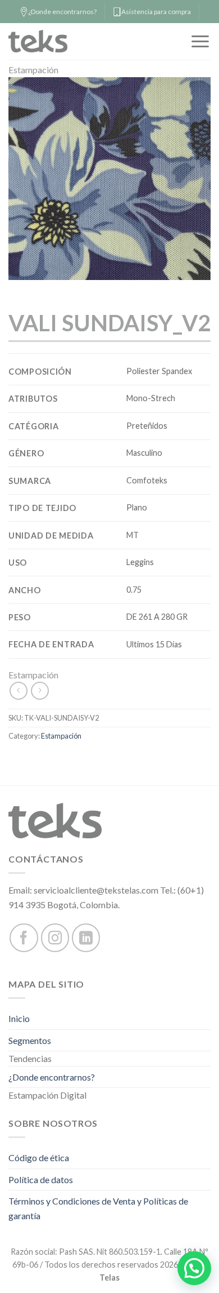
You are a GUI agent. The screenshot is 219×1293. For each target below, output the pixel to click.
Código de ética (38, 1157)
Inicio (19, 1018)
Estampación (33, 69)
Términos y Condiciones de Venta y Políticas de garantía (98, 1208)
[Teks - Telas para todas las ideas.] (50, 41)
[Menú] (200, 41)
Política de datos (40, 1179)
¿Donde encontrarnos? (51, 1077)
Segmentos (29, 1040)
